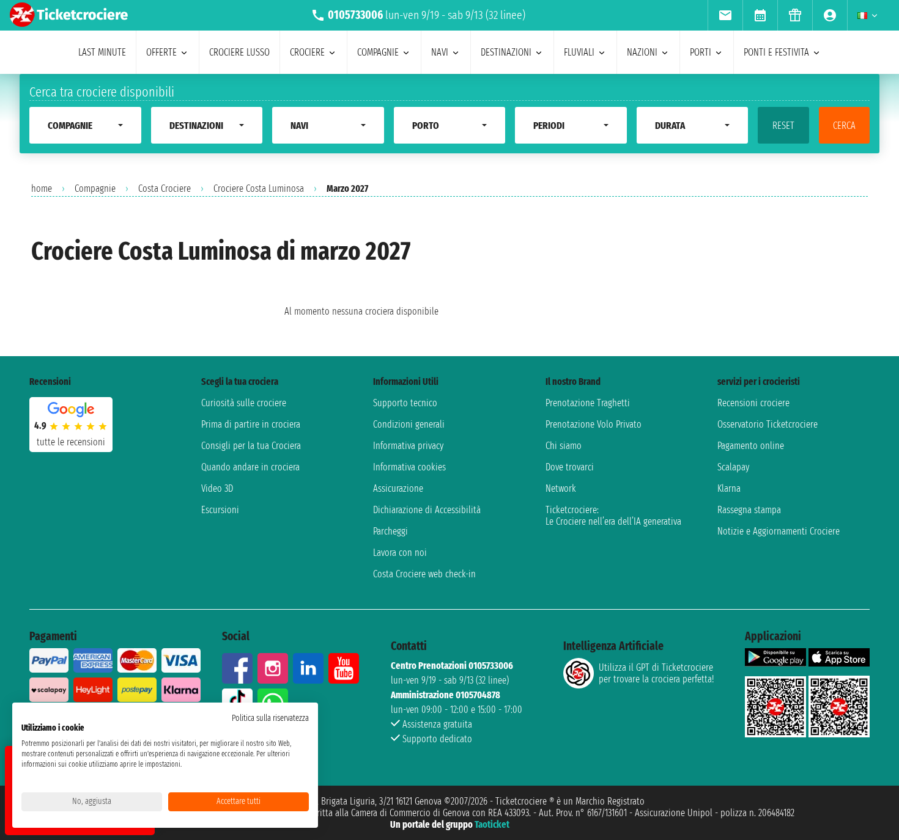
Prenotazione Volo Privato (594, 424)
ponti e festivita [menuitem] (776, 52)
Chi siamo (564, 445)
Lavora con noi (400, 552)
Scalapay (733, 467)
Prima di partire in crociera (250, 424)
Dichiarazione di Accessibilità (427, 510)
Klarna (729, 488)
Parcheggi (390, 531)
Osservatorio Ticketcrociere (767, 424)
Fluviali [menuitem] (579, 52)
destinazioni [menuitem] (506, 52)
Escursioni (220, 510)
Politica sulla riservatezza (270, 718)
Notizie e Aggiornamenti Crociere (778, 531)
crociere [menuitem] (307, 52)
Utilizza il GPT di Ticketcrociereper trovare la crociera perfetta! (656, 673)
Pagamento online (750, 445)
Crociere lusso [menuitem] (239, 52)
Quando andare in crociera (250, 467)
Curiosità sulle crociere (243, 403)
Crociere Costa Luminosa (258, 188)
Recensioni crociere (753, 403)
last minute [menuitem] (102, 52)
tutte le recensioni (71, 442)
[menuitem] (725, 15)
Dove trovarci (570, 467)
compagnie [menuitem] (378, 52)
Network (561, 488)
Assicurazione (398, 488)
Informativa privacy (408, 445)
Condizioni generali (409, 424)
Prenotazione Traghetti (588, 403)
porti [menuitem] (700, 52)
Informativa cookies (409, 467)
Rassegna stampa (749, 510)
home (41, 188)
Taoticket (492, 824)
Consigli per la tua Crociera (251, 445)
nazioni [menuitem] (642, 52)
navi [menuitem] (439, 52)
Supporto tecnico (405, 403)
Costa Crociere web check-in (424, 574)
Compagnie (95, 188)
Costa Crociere (164, 188)
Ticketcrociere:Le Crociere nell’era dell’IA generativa (613, 515)
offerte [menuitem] (161, 52)
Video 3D (217, 488)
